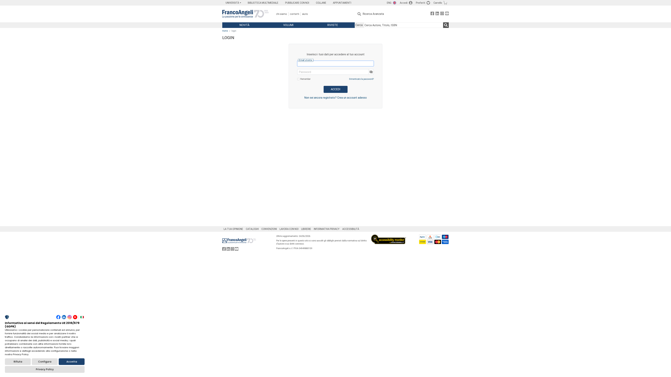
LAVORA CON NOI (289, 229)
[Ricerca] (446, 25)
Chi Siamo (281, 14)
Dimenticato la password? (361, 79)
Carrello (438, 2)
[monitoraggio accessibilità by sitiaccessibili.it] (388, 236)
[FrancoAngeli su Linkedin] (437, 14)
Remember (305, 79)
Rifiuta (18, 361)
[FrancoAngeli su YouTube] (447, 14)
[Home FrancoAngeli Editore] (245, 14)
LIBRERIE (306, 229)
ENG (389, 2)
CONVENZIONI (269, 229)
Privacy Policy (45, 369)
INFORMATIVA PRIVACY (327, 229)
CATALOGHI (252, 229)
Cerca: (359, 25)
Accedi (403, 2)
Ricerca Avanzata (373, 14)
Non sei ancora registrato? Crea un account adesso (335, 97)
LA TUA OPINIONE (233, 229)
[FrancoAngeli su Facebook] (432, 14)
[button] (371, 71)
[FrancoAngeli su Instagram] (442, 14)
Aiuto (305, 14)
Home (225, 31)
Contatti (294, 14)
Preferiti (420, 2)
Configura (44, 361)
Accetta (71, 361)
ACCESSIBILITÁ (350, 229)
